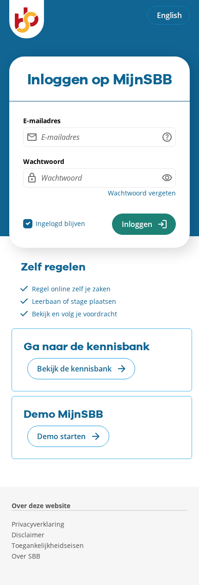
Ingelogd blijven (60, 223)
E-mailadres (42, 121)
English (169, 15)
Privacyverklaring (38, 524)
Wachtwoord (43, 161)
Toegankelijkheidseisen (48, 545)
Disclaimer (28, 535)
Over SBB (26, 556)
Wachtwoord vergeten (142, 193)
